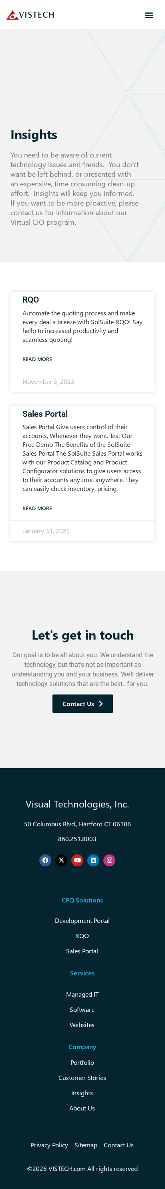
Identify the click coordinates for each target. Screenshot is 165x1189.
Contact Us (119, 1145)
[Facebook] (45, 860)
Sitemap (85, 1145)
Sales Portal (45, 414)
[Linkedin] (93, 860)
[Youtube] (77, 860)
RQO (30, 300)
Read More (37, 358)
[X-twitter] (61, 860)
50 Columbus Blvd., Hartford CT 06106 (77, 824)
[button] (148, 14)
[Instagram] (109, 860)
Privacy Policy (49, 1145)
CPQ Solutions (82, 900)
